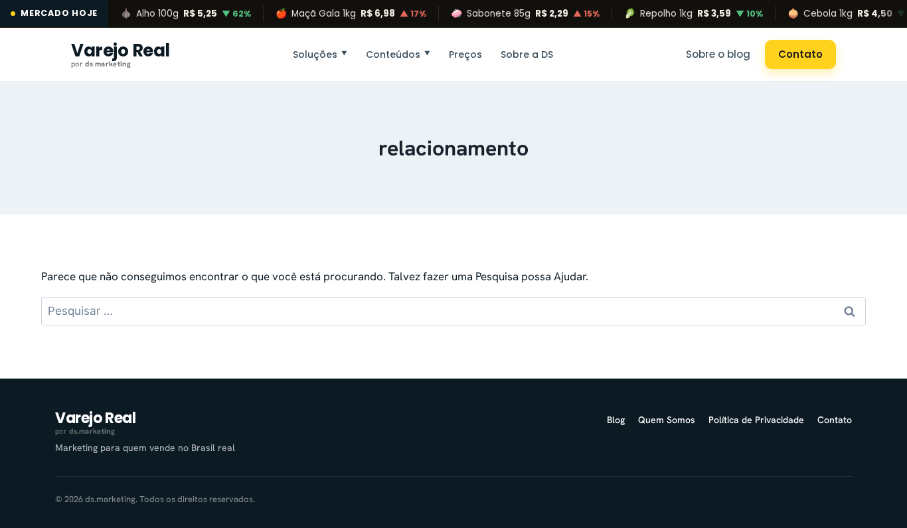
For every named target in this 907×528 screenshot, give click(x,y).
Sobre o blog (718, 54)
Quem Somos (666, 420)
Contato (800, 54)
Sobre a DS (527, 53)
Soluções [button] (320, 53)
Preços (465, 53)
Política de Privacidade (756, 420)
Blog (616, 420)
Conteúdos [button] (398, 53)
